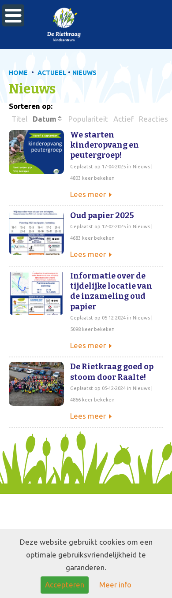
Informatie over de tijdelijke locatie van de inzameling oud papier (111, 291)
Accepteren (64, 584)
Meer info (115, 584)
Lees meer (88, 194)
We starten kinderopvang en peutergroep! (104, 145)
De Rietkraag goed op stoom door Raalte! (111, 372)
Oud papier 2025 (102, 215)
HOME (18, 72)
